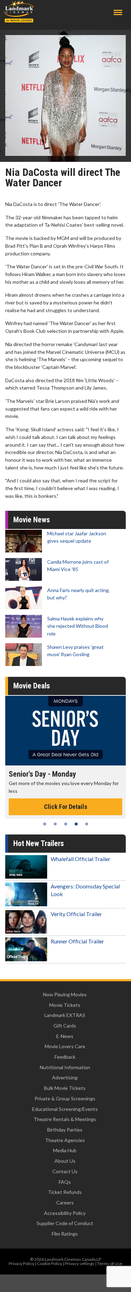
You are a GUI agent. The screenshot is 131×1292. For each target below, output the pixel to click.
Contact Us (65, 1171)
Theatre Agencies (65, 1140)
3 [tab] (65, 823)
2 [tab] (55, 823)
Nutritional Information (65, 1067)
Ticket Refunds (65, 1192)
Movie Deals (31, 685)
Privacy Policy (21, 1263)
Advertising (65, 1077)
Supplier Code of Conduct (65, 1223)
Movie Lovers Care (65, 1046)
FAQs (65, 1182)
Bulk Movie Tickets (65, 1088)
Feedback (64, 1057)
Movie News (31, 519)
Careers (65, 1202)
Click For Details (65, 806)
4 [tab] (76, 823)
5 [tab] (86, 823)
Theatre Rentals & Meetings (65, 1119)
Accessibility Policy (65, 1213)
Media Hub (65, 1150)
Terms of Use (109, 1263)
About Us (64, 1161)
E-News (64, 1036)
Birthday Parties (64, 1130)
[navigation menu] (118, 12)
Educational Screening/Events (65, 1109)
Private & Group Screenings (65, 1098)
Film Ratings (65, 1234)
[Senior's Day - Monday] (65, 730)
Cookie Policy (49, 1263)
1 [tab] (44, 823)
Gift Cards (64, 1026)
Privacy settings (79, 1263)
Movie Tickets (64, 1005)
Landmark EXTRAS (64, 1015)
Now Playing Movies (65, 994)
